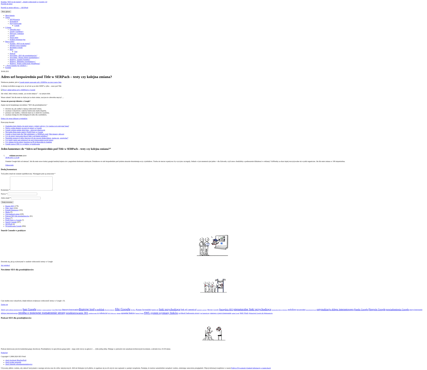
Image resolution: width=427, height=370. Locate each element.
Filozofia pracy (15, 29)
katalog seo (154, 310)
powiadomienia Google (397, 309)
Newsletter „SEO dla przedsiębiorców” (23, 56)
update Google (235, 313)
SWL (147, 312)
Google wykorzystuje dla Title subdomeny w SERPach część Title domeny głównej (34, 134)
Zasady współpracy (16, 31)
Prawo (7, 218)
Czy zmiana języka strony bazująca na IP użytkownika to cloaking (28, 142)
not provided (300, 310)
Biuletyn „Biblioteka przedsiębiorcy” (23, 62)
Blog (11, 50)
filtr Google (122, 309)
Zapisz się (4, 304)
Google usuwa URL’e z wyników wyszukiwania (22, 144)
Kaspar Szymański (143, 309)
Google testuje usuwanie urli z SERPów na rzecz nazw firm (40, 82)
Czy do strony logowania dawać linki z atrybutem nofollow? (26, 136)
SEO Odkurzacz (112, 313)
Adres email (6, 198)
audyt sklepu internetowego (14, 310)
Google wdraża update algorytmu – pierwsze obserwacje (25, 130)
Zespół (12, 35)
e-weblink (99, 309)
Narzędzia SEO (226, 309)
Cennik (16, 25)
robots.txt (103, 313)
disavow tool (87, 309)
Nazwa (4, 194)
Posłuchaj (4, 353)
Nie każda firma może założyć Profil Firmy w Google (24, 132)
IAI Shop (133, 309)
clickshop (39, 309)
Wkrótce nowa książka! (18, 46)
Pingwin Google (377, 309)
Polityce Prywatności (238, 368)
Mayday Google (213, 310)
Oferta (7, 17)
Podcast (12, 54)
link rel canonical (188, 309)
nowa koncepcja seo (311, 309)
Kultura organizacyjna (17, 39)
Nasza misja (14, 37)
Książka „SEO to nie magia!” (20, 43)
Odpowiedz (9, 165)
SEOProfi (8, 224)
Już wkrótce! (5, 265)
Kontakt (8, 68)
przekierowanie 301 (77, 312)
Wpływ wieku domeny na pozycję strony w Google (23, 128)
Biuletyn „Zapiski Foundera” (20, 60)
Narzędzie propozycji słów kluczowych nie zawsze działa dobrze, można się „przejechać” (36, 138)
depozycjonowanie (70, 309)
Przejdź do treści (6, 4)
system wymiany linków (164, 312)
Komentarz (5, 190)
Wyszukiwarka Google (13, 226)
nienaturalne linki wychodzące (279, 309)
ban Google (29, 309)
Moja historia (10, 15)
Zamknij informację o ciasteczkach (258, 368)
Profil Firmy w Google (13, 220)
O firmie (8, 27)
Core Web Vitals (57, 310)
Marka (7, 212)
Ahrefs (3, 310)
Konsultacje (14, 21)
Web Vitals (244, 313)
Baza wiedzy (9, 41)
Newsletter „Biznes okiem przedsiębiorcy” (25, 58)
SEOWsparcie (15, 19)
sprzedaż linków (128, 313)
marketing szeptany (202, 309)
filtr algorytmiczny (110, 309)
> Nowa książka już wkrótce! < (16, 66)
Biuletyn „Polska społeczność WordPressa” (25, 64)
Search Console (10, 222)
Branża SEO (9, 206)
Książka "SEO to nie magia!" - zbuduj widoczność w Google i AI (24, 2)
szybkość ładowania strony (189, 313)
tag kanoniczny (205, 313)
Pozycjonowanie (15, 23)
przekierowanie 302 (94, 313)
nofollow (292, 309)
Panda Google (361, 309)
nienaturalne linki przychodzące (252, 309)
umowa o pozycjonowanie (220, 313)
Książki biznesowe (12, 210)
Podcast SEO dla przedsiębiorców (17, 216)
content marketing (46, 309)
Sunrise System (139, 313)
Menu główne (6, 11)
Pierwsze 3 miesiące (17, 33)
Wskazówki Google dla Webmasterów (261, 313)
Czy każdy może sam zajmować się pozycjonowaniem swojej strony (29, 140)
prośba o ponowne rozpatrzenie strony (41, 312)
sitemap (119, 313)
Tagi (15, 52)
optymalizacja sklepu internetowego (335, 309)
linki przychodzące (169, 309)
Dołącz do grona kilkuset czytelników (14, 118)
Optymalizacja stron (12, 214)
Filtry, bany (9, 208)
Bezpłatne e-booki (16, 48)
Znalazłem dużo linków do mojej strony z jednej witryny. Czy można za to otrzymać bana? (37, 126)
